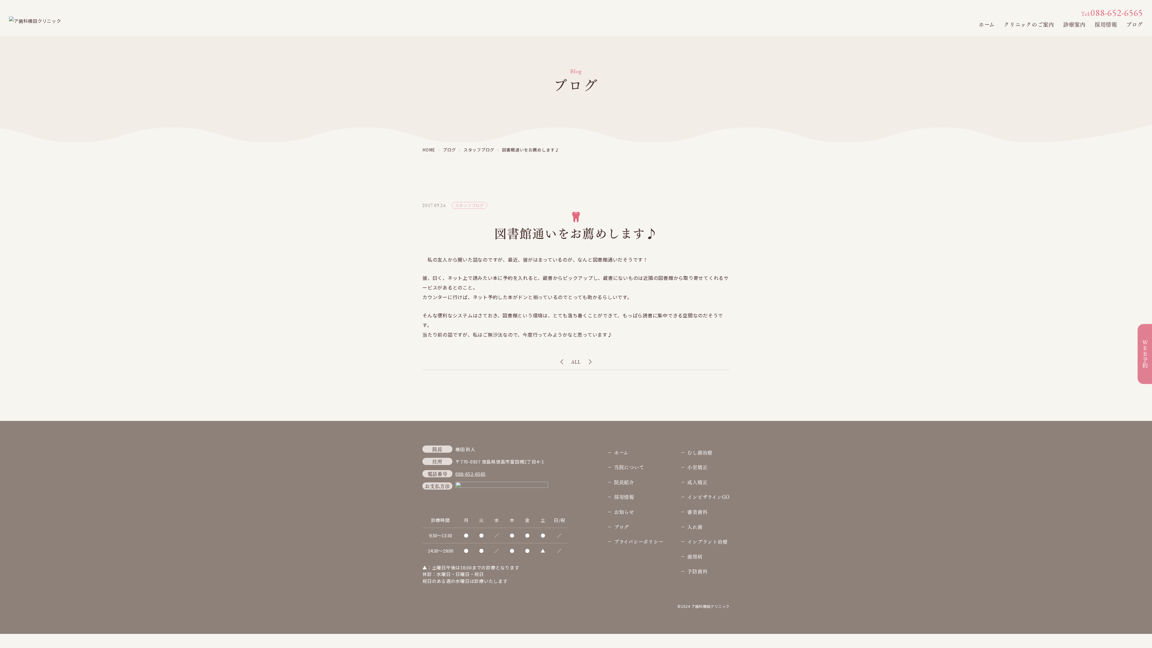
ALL (575, 362)
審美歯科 (697, 511)
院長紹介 (624, 482)
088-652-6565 (1112, 12)
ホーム (987, 24)
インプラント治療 (707, 541)
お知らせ (624, 511)
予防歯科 (697, 571)
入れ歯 (694, 526)
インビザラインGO (708, 496)
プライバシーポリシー (639, 541)
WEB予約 (1145, 354)
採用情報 (1106, 24)
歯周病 (694, 556)
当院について (629, 467)
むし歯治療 (699, 452)
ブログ (1134, 24)
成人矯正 (697, 482)
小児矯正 (697, 467)
